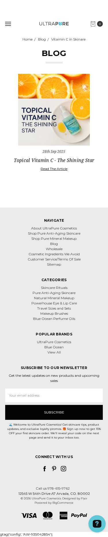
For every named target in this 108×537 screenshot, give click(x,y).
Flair (84, 498)
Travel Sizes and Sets (54, 308)
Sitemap (54, 264)
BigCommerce (62, 503)
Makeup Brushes (54, 313)
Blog (54, 244)
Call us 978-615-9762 (53, 488)
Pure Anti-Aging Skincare (54, 293)
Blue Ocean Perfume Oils (54, 318)
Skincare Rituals (54, 287)
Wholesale (54, 249)
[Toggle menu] (8, 24)
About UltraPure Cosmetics (54, 228)
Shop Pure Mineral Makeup (54, 238)
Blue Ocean (54, 347)
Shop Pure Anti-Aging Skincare (54, 233)
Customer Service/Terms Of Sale (54, 259)
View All (54, 352)
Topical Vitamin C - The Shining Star (54, 160)
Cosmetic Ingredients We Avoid (54, 254)
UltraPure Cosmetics (54, 342)
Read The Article (54, 169)
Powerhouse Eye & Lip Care (54, 303)
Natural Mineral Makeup (54, 298)
